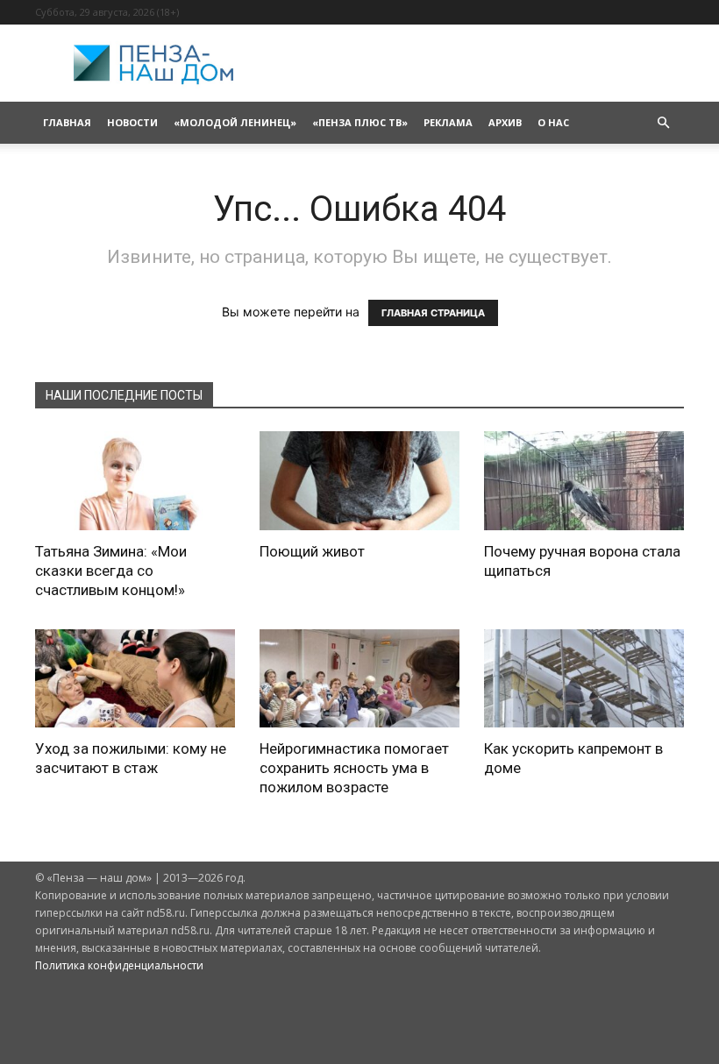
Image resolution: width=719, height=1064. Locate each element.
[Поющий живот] (359, 480)
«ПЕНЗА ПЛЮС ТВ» (360, 122)
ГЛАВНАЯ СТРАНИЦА (433, 313)
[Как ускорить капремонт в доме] (584, 678)
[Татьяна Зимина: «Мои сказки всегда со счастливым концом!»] (135, 480)
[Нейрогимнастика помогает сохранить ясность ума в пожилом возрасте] (359, 678)
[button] (663, 123)
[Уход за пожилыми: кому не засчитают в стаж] (135, 678)
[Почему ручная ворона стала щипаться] (584, 480)
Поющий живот (312, 551)
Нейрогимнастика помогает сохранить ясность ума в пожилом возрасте (354, 768)
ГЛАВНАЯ (67, 122)
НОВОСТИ (132, 122)
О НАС (553, 122)
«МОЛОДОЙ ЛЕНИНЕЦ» (235, 122)
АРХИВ (505, 122)
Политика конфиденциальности (119, 965)
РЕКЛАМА (448, 122)
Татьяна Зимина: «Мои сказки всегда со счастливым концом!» (111, 571)
